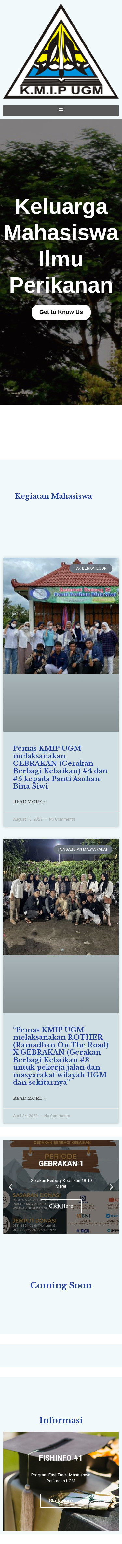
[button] (61, 109)
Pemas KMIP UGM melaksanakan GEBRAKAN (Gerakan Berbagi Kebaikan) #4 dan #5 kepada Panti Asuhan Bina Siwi (60, 767)
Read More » (29, 801)
